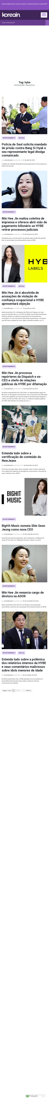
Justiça (21, 138)
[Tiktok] (43, 8)
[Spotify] (40, 8)
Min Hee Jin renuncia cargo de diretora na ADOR (23, 594)
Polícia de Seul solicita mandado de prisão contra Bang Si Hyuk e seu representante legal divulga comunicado (24, 150)
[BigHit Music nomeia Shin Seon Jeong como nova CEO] (24, 497)
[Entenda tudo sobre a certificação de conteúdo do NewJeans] (24, 424)
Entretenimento (9, 138)
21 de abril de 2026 (29, 160)
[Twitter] (35, 8)
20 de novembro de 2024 (30, 601)
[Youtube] (38, 8)
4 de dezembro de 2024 (30, 389)
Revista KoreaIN (11, 14)
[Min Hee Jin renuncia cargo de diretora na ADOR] (24, 563)
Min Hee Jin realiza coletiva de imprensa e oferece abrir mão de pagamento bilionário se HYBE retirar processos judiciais (24, 224)
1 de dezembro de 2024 (30, 465)
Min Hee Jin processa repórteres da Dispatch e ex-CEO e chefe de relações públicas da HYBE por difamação (24, 378)
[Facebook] (29, 8)
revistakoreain (8, 160)
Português (33, 1096)
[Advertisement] (24, 51)
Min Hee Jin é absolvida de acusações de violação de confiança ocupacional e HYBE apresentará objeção (23, 298)
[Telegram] (46, 8)
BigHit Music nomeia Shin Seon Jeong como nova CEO (23, 527)
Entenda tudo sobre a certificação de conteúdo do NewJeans (21, 457)
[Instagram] (32, 8)
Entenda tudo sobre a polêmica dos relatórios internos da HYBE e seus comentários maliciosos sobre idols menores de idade (24, 665)
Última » (28, 690)
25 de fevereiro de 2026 (30, 234)
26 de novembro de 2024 (30, 534)
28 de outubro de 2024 (30, 675)
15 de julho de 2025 (29, 308)
